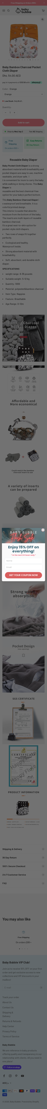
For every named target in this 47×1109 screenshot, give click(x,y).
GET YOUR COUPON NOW (23, 575)
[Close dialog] (43, 530)
